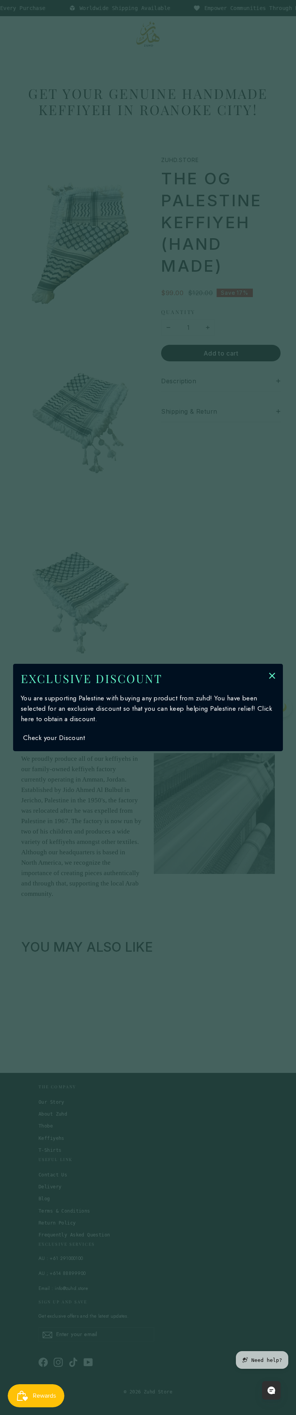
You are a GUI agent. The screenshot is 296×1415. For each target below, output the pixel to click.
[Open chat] (271, 1390)
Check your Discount (54, 737)
